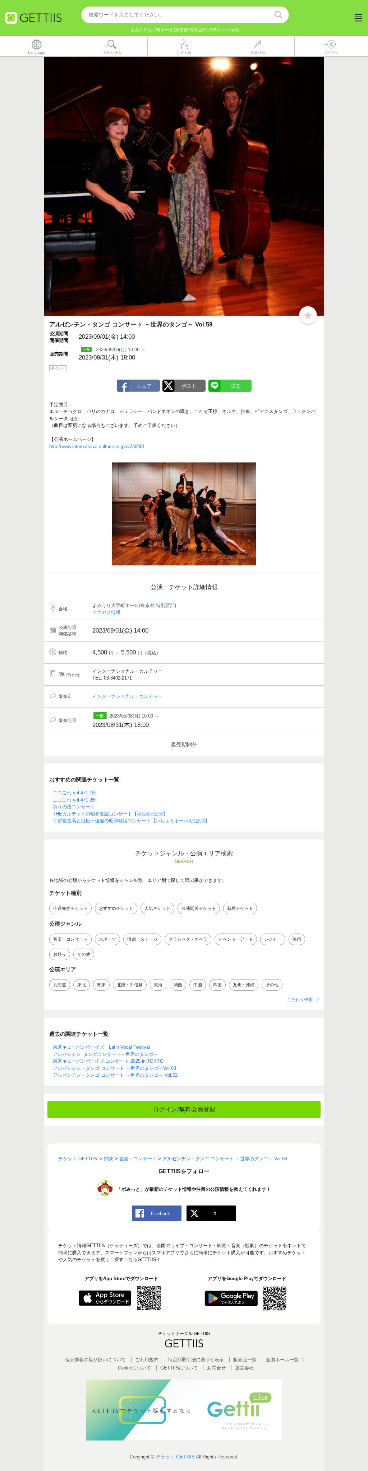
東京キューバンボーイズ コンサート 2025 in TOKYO (108, 1061)
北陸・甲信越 (130, 984)
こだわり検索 (300, 999)
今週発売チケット (70, 908)
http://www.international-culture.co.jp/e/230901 (97, 446)
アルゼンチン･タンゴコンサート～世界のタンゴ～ (105, 1054)
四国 (217, 984)
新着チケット (240, 908)
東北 (81, 984)
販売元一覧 (245, 1359)
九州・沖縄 (243, 984)
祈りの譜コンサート (74, 806)
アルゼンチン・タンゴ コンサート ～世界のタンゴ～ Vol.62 (115, 1075)
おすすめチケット (116, 908)
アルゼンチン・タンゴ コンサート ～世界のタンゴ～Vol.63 (114, 1068)
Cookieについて (134, 1368)
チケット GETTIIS (175, 1457)
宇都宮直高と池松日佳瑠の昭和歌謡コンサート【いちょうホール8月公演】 (131, 820)
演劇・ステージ (142, 939)
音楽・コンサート (70, 939)
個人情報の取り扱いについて (95, 1359)
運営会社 (244, 1368)
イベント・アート (235, 939)
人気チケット (157, 908)
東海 (158, 984)
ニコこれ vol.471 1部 (75, 792)
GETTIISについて (179, 1368)
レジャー (272, 939)
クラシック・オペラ (188, 939)
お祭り (59, 954)
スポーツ (107, 939)
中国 (197, 984)
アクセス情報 (106, 612)
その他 (83, 954)
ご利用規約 (146, 1359)
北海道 (59, 984)
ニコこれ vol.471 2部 (75, 800)
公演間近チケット (198, 908)
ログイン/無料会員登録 (184, 1109)
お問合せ (216, 1368)
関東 (101, 984)
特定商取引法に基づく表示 (196, 1359)
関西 (178, 984)
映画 (297, 939)
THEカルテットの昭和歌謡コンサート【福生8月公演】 (110, 814)
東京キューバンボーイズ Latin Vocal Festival (101, 1047)
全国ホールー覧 (282, 1359)
